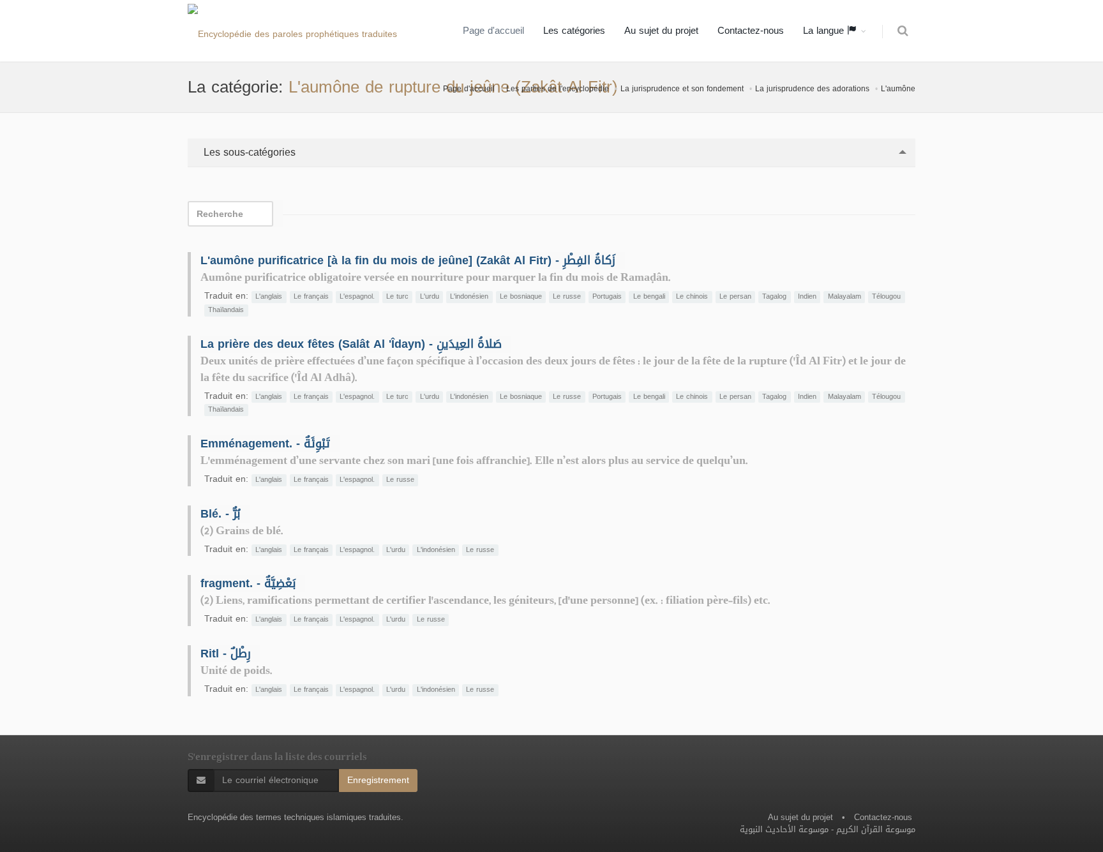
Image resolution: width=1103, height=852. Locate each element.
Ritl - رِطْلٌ (225, 653)
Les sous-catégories (248, 152)
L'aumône (898, 89)
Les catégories (574, 31)
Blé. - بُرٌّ (220, 514)
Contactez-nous (750, 31)
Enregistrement (378, 780)
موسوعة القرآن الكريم (875, 829)
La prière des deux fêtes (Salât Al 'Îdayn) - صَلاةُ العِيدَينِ (351, 344)
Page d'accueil (493, 31)
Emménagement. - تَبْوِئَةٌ (265, 443)
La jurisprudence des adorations (812, 89)
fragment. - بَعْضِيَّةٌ (248, 583)
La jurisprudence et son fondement (682, 89)
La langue (825, 31)
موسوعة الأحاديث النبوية (784, 829)
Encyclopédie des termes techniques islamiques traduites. (295, 817)
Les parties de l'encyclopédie (557, 89)
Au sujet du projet (661, 31)
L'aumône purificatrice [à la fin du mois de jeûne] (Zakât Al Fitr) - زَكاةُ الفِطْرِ (407, 260)
